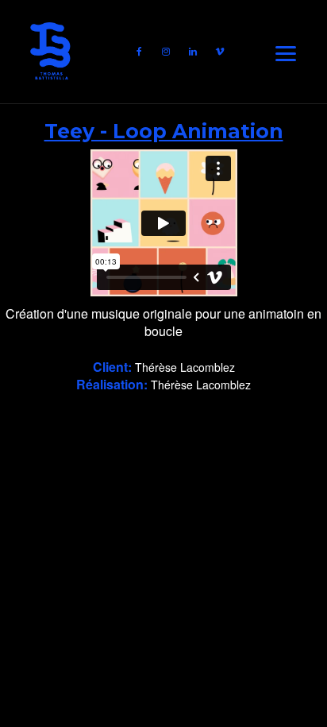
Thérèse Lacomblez (185, 367)
